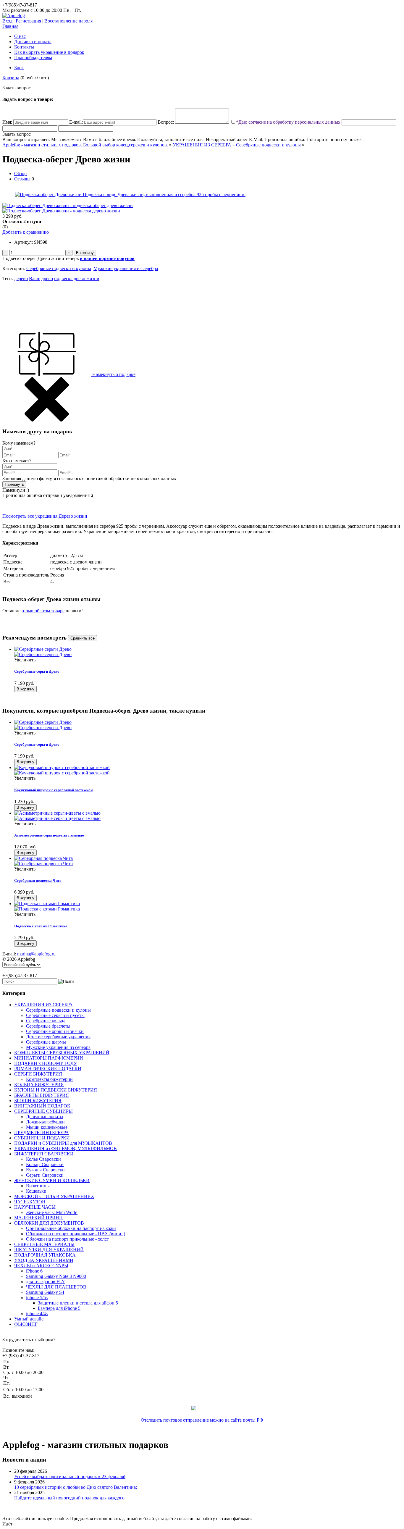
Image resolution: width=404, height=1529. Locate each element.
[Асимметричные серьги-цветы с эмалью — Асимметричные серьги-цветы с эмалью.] (208, 815)
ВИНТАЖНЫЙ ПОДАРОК (42, 1105)
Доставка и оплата (32, 41)
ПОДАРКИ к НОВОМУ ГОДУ (45, 1063)
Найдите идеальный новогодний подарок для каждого (69, 1497)
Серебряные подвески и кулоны (268, 144)
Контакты (24, 46)
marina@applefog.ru (36, 953)
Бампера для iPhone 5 (59, 1308)
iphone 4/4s (37, 1313)
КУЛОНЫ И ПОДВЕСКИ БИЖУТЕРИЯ (55, 1089)
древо (47, 278)
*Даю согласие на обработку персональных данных (288, 122)
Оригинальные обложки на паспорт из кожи (71, 1228)
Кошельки (36, 1191)
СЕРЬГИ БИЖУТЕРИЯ (38, 1073)
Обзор (20, 173)
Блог (19, 67)
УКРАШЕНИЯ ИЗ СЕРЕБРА (202, 144)
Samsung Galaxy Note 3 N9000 (56, 1276)
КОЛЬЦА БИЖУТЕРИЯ (39, 1084)
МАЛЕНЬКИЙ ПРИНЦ (38, 1217)
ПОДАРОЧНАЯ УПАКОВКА (45, 1254)
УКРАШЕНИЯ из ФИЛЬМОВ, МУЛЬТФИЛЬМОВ (65, 1148)
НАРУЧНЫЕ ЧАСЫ (35, 1207)
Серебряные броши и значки (55, 1031)
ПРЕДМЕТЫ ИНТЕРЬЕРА (41, 1132)
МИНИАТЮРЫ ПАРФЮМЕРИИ (48, 1057)
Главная (10, 26)
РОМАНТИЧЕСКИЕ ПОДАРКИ (47, 1068)
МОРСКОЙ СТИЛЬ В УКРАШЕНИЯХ (54, 1196)
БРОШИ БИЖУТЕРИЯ (38, 1100)
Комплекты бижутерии (49, 1079)
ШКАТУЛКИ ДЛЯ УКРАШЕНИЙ (49, 1249)
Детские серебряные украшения (58, 1036)
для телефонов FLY (45, 1281)
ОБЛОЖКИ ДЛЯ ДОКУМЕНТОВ (49, 1223)
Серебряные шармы (46, 1041)
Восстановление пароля (68, 20)
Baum (34, 278)
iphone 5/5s (37, 1297)
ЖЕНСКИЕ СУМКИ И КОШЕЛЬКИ (52, 1180)
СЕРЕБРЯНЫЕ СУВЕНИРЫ (43, 1111)
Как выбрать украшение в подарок (49, 52)
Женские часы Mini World (51, 1212)
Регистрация (28, 20)
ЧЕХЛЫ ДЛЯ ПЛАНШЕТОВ (56, 1286)
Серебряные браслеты (48, 1026)
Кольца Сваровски (45, 1164)
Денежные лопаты (44, 1116)
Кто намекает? (16, 460)
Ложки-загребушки (45, 1121)
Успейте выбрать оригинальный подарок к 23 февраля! (69, 1476)
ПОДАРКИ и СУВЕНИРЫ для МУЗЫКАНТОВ (63, 1143)
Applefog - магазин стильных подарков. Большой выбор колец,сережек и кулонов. (85, 144)
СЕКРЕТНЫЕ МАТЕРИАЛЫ (44, 1244)
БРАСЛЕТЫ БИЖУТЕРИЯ (41, 1095)
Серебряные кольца (45, 1020)
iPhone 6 (34, 1270)
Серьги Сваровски (45, 1175)
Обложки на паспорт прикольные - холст (67, 1238)
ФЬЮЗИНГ (26, 1324)
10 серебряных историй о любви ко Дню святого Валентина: (75, 1487)
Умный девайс (28, 1318)
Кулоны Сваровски (45, 1169)
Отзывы (22, 178)
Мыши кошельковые (46, 1127)
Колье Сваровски (43, 1159)
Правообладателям (33, 57)
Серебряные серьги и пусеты (55, 1015)
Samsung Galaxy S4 (45, 1292)
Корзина (10, 77)
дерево (21, 278)
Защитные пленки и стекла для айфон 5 (78, 1302)
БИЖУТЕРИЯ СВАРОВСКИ (44, 1153)
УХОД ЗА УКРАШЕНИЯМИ (43, 1260)
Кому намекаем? (18, 442)
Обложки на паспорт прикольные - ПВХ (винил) (75, 1233)
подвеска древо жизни (76, 278)
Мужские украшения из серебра (125, 268)
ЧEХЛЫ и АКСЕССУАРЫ (41, 1265)
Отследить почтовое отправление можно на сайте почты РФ (202, 1420)
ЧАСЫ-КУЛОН (30, 1201)
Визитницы (38, 1185)
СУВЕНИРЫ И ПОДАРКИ (42, 1137)
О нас (20, 36)
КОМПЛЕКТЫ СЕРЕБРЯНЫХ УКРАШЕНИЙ (61, 1052)
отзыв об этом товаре (43, 610)
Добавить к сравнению (25, 232)
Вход (7, 20)
